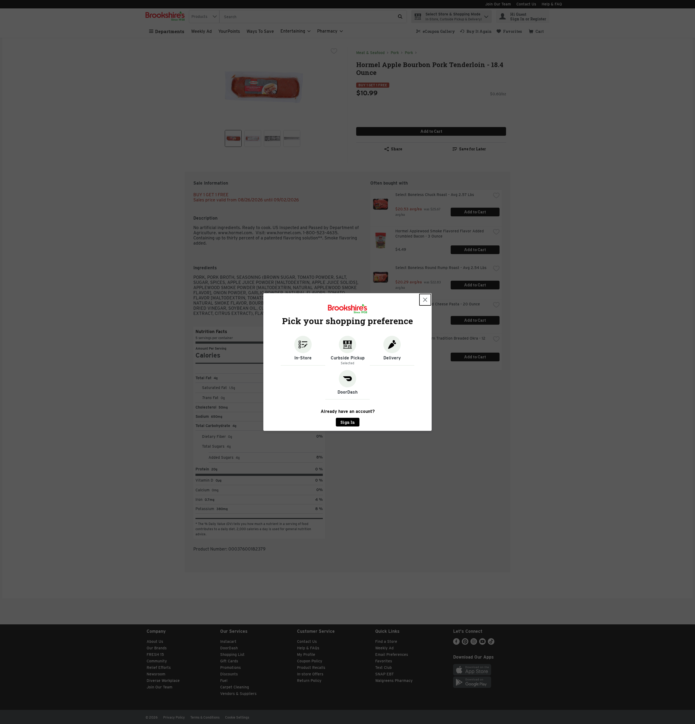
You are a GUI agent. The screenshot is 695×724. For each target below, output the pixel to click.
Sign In (347, 422)
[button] (303, 351)
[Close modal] (425, 299)
